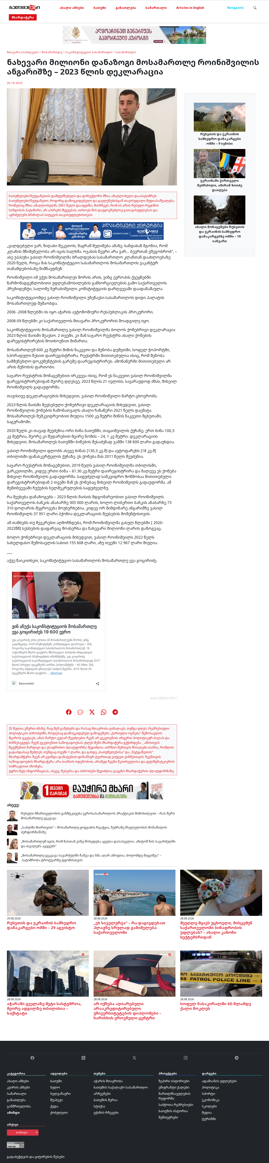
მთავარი (13, 52)
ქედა (54, 1106)
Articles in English (190, 8)
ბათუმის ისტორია (173, 1111)
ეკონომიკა (211, 1100)
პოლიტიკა (210, 1087)
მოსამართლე (52, 52)
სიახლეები (30, 52)
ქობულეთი (59, 1112)
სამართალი (156, 8)
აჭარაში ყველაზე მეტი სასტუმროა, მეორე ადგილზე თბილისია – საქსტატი (44, 1008)
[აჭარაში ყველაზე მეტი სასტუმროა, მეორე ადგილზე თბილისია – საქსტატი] (48, 973)
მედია (207, 1112)
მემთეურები (168, 1117)
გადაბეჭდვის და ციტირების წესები (35, 1157)
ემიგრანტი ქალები (174, 1087)
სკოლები (209, 1106)
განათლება (126, 8)
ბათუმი (99, 8)
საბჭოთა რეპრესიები (176, 1104)
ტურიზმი (209, 1119)
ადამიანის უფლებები (219, 1081)
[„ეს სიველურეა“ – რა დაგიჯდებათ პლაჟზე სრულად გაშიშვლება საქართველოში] (134, 892)
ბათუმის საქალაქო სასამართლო (121, 1087)
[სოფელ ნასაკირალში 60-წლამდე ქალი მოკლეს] (221, 973)
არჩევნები (102, 1093)
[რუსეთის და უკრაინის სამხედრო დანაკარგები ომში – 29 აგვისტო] (48, 892)
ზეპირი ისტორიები (174, 1081)
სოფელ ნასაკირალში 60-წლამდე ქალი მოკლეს (215, 1006)
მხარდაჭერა (23, 17)
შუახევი (56, 1100)
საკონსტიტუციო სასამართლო (89, 52)
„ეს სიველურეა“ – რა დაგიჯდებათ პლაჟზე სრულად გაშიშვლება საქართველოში (129, 927)
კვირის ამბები (18, 1087)
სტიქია (99, 1106)
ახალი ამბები (72, 8)
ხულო (55, 1087)
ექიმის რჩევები (106, 1112)
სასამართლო (126, 52)
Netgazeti (235, 8)
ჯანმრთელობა (19, 1106)
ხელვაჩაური (60, 1093)
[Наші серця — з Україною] (24, 8)
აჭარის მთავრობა (108, 1081)
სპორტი (208, 1093)
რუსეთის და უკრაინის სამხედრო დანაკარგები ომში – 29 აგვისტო (41, 925)
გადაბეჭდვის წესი (164, 698)
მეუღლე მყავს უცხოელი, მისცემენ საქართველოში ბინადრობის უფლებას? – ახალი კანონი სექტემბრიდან (216, 930)
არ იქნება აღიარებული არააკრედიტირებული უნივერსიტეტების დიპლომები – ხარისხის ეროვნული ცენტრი (127, 1011)
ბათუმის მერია (106, 1100)
